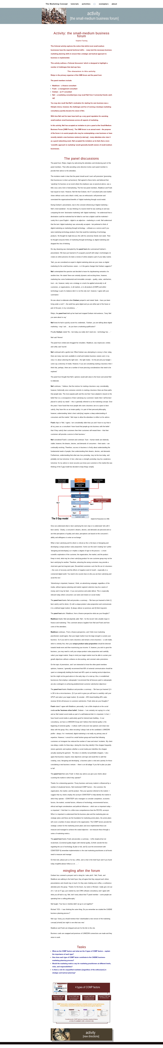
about (114, 4)
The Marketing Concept (57, 4)
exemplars (104, 4)
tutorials (75, 4)
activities (86, 4)
